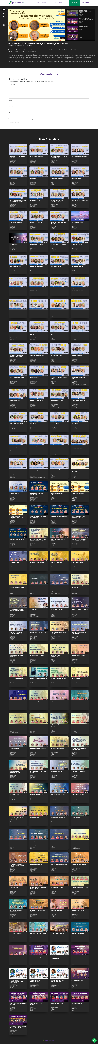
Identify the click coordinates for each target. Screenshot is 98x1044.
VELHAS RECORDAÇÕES (77, 244)
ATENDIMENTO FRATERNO (16, 470)
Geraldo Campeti (75, 359)
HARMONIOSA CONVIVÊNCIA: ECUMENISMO (79, 633)
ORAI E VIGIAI (33, 609)
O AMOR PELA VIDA (35, 725)
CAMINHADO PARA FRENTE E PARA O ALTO (37, 289)
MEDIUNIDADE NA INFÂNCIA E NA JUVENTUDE (80, 586)
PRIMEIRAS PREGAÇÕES (57, 178)
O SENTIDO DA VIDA (76, 841)
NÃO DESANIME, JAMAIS (57, 400)
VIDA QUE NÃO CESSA (15, 311)
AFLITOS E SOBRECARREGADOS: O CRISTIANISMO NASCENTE (18, 201)
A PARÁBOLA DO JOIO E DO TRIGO (57, 493)
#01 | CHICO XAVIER (14, 702)
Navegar (36, 3)
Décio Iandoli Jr (33, 937)
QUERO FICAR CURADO (15, 400)
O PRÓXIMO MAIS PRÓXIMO (78, 771)
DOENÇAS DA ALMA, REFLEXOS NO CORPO (58, 223)
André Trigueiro (33, 682)
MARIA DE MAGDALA (56, 266)
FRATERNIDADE (75, 725)
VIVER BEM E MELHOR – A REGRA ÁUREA (59, 378)
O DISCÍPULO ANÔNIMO (16, 933)
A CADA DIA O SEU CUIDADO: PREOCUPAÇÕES (17, 818)
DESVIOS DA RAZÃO (14, 748)
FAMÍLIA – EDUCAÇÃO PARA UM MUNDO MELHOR (38, 888)
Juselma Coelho (33, 381)
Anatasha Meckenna (76, 868)
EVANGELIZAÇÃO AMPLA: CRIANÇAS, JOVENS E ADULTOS (18, 633)
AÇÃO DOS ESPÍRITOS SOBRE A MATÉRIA (58, 725)
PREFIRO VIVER (75, 423)
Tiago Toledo (12, 659)
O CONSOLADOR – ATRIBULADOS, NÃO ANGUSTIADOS (15, 773)
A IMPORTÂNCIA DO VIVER (57, 447)
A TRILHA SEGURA (14, 493)
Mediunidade (74, 593)
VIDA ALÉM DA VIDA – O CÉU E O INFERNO (58, 540)
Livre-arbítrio (53, 616)
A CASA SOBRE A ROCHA (78, 957)
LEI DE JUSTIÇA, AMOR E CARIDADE (78, 795)
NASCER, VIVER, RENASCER (37, 841)
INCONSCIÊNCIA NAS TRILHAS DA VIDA (38, 333)
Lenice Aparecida (75, 182)
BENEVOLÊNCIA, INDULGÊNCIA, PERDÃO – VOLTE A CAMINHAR (38, 540)
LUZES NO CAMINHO (77, 1003)
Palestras (11, 1032)
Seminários (32, 684)
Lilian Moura (53, 381)
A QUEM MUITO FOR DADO (57, 933)
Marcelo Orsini (74, 520)
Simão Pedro (12, 1007)
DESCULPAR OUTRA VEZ (16, 222)
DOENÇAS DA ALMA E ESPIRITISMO (56, 656)
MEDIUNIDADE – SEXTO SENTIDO (38, 632)
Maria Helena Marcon (34, 984)
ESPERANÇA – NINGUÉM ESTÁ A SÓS (38, 911)
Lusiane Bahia (12, 404)
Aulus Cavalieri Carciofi (55, 636)
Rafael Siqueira (54, 270)
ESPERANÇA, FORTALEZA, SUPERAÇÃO (36, 493)
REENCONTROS (14, 887)
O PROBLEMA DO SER (56, 355)
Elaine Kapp (53, 182)
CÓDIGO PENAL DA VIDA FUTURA (80, 887)
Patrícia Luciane (33, 204)
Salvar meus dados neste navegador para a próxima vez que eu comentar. (29, 119)
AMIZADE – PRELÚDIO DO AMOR (59, 470)
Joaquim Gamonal (75, 891)
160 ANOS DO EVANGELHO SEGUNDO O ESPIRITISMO (16, 355)
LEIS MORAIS (13, 841)
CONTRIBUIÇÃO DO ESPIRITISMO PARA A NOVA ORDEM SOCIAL (16, 981)
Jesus (30, 45)
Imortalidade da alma (14, 454)
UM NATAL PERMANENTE (36, 794)
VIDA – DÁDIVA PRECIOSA (78, 562)
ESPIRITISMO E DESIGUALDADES (38, 678)
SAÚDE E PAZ (54, 702)
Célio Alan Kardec (33, 914)
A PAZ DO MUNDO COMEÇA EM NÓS (58, 333)
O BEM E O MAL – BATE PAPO (58, 817)
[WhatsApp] (3, 22)
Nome (11, 100)
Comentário (12, 84)
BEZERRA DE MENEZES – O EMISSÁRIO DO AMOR (78, 447)
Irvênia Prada (12, 182)
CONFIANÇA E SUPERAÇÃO (16, 423)
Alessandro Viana (13, 359)
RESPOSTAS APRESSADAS (36, 266)
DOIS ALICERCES (14, 178)
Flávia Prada (11, 45)
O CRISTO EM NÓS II (35, 702)
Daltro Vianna (74, 613)
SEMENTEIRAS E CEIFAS (77, 355)
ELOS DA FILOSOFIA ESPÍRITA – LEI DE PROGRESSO (79, 749)
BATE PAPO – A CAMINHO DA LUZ (18, 725)
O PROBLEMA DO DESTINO (37, 355)
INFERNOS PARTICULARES (37, 655)
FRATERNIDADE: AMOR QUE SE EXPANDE (58, 633)
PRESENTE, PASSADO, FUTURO (59, 516)
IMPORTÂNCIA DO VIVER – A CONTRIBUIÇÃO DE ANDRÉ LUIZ (18, 586)
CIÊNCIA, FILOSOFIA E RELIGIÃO (59, 864)
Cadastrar (85, 3)
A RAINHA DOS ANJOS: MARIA (79, 655)
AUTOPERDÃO (33, 447)
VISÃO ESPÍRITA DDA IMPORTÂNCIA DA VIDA (77, 289)
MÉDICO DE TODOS (76, 311)
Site (10, 113)
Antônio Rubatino (13, 160)
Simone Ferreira (75, 636)
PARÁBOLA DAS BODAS (77, 266)
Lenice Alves (74, 226)
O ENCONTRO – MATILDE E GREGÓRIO (78, 470)
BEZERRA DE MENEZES (56, 586)
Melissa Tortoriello (33, 821)
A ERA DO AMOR (75, 333)
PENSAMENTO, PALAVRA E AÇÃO (80, 609)
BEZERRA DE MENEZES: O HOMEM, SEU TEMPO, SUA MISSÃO (16, 518)
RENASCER (53, 311)
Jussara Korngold (75, 729)
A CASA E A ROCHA (55, 423)
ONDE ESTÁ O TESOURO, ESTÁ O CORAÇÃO (18, 1004)
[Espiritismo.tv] (17, 3)
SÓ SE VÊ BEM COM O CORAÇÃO (58, 244)
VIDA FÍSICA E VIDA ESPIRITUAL (59, 794)
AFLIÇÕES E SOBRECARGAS (78, 933)
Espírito (31, 430)
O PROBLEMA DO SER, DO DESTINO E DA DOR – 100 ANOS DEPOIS (17, 865)
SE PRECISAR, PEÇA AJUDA (16, 447)
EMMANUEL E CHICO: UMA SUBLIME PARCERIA (57, 980)
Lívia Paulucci (53, 821)
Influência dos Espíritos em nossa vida (79, 384)
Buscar (59, 3)
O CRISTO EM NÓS (14, 794)
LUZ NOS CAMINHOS (15, 333)
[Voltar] (4, 9)
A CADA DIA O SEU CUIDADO (78, 980)
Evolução (52, 477)
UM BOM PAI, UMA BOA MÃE (37, 562)
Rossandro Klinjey (54, 1007)
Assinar (43, 3)
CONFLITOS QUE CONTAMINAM (17, 377)
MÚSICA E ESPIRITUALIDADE (79, 864)
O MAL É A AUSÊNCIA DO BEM (17, 289)
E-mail (11, 106)
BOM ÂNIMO (33, 178)
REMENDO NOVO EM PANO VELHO (78, 378)
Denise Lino (53, 937)
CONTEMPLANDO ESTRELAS (17, 539)
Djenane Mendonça (13, 248)
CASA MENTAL (33, 586)
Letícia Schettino (75, 914)
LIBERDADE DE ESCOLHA (57, 609)
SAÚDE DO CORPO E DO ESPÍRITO (36, 1004)
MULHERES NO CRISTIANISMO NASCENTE (17, 156)
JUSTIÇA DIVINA (76, 817)
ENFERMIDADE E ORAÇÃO (36, 244)
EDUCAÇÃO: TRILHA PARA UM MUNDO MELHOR (17, 911)
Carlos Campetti (33, 160)
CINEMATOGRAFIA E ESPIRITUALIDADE (35, 980)
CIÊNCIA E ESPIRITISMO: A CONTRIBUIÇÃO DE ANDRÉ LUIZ (18, 609)
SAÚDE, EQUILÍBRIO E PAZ (16, 678)
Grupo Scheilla (18, 45)
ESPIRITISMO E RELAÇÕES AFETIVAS (16, 656)
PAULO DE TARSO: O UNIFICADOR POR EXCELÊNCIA (59, 957)
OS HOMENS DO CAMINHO (57, 748)
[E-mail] (3, 25)
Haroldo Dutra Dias (13, 1030)
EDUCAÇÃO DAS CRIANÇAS (78, 400)
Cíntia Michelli (12, 226)
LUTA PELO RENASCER (56, 562)
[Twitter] (3, 16)
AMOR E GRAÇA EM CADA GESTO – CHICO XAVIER (59, 156)
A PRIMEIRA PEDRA (76, 178)
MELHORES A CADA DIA (56, 771)
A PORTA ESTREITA (14, 957)
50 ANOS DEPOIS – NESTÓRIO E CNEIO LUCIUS (38, 517)
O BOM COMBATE (34, 311)
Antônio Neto (12, 543)
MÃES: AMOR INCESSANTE (36, 156)
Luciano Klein (33, 798)
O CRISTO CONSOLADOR (36, 400)
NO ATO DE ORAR (14, 244)
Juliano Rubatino (54, 798)
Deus (72, 430)
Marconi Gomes (75, 543)
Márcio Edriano (74, 270)
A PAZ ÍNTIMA (33, 423)
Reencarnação (74, 407)
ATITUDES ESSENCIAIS (15, 266)
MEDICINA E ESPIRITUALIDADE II (80, 702)
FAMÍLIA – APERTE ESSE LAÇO (58, 678)
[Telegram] (3, 19)
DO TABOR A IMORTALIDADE (79, 222)
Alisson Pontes (74, 566)
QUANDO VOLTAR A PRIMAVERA (79, 156)
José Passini (32, 891)
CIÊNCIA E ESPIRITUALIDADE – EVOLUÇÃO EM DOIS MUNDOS (79, 540)
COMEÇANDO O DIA (35, 200)
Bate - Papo (25, 45)
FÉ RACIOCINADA (55, 841)
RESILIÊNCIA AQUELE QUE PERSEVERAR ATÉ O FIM (78, 517)
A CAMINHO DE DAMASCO (78, 910)
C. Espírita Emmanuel (14, 985)
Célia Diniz (53, 984)
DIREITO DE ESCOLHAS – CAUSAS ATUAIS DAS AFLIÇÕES (18, 1027)
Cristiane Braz (33, 182)
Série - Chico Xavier (13, 708)
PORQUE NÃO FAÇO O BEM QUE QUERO (38, 772)
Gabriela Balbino (54, 775)
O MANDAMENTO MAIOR (78, 493)
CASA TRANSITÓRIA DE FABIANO (80, 200)
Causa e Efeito (12, 430)
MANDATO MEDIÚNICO (36, 222)
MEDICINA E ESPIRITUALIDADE (38, 933)
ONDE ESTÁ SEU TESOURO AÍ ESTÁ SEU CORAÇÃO (58, 201)
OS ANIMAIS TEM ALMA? (57, 887)
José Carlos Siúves (54, 204)
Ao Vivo (73, 986)
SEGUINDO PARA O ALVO (57, 1003)
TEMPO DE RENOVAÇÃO (36, 957)
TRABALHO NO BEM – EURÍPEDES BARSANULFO (78, 679)
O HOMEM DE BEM (14, 562)
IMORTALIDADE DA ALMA (36, 817)
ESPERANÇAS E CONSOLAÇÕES (58, 289)
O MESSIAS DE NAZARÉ (56, 910)
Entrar (74, 3)
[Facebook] (3, 13)
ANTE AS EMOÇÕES (35, 470)
